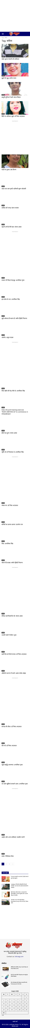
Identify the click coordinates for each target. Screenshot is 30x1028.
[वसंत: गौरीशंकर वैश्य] (15, 848)
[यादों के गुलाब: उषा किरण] (15, 161)
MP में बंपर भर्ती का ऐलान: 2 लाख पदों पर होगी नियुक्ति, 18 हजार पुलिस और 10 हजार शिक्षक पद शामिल (19, 893)
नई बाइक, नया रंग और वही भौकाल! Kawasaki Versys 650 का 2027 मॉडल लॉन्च (19, 901)
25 (7, 1009)
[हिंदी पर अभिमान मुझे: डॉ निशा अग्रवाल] (15, 108)
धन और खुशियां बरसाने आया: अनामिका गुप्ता (15, 784)
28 (19, 1009)
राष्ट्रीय (3, 407)
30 (26, 1009)
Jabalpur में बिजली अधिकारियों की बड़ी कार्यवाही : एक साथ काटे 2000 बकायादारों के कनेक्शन (19, 886)
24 (3, 1009)
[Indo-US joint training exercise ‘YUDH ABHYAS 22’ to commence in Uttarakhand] (15, 401)
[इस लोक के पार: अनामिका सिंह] (15, 291)
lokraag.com (19, 956)
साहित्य (3, 56)
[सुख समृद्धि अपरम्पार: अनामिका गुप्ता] (15, 756)
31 (3, 1012)
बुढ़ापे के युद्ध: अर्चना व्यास (9, 78)
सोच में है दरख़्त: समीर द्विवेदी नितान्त (12, 563)
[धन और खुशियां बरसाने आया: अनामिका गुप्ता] (15, 775)
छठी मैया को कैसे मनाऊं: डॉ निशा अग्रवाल (14, 654)
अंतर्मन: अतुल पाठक (7, 337)
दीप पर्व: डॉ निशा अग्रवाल (9, 746)
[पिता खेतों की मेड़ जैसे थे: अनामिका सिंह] (15, 382)
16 (26, 1003)
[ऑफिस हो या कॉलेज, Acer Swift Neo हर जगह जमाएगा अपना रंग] (6, 969)
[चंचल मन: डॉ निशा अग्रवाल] (15, 497)
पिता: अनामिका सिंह (7, 544)
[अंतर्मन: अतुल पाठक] (15, 329)
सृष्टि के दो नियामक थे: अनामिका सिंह (13, 452)
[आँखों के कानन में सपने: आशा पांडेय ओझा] (15, 665)
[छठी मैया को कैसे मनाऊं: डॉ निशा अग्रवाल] (15, 645)
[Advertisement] (15, 16)
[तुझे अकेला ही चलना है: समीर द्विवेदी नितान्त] (15, 310)
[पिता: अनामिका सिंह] (15, 535)
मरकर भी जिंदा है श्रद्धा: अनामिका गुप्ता (13, 280)
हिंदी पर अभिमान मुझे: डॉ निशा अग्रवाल (13, 116)
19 (12, 1006)
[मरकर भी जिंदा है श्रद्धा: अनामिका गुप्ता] (15, 272)
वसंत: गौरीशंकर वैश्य (8, 856)
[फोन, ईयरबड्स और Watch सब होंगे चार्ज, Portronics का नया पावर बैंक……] (6, 984)
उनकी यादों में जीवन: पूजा (9, 635)
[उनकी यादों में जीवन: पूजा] (15, 626)
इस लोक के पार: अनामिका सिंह (11, 299)
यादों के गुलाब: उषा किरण (9, 170)
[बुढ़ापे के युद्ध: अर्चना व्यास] (15, 70)
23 (26, 1006)
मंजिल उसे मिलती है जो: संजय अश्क (12, 616)
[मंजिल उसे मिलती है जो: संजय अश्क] (15, 607)
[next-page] (12, 864)
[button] (2, 34)
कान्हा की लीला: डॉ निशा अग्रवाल (12, 727)
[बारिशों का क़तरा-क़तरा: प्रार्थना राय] (15, 516)
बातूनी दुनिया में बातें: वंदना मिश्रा (11, 97)
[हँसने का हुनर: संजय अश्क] (15, 424)
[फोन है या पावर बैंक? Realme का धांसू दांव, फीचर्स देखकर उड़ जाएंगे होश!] (6, 976)
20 (16, 1006)
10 (3, 1003)
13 (16, 1003)
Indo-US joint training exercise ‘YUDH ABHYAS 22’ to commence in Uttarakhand (15, 412)
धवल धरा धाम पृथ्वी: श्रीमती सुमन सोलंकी (14, 189)
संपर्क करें (15, 1021)
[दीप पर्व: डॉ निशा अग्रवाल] (15, 737)
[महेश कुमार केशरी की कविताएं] (15, 50)
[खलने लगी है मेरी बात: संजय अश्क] (15, 218)
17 (3, 1006)
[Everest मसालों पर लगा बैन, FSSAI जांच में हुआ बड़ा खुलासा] (6, 879)
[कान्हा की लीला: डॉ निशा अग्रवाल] (15, 718)
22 (23, 1006)
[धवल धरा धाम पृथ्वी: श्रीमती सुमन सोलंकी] (15, 180)
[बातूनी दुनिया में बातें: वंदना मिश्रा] (15, 89)
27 (16, 1009)
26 (12, 1009)
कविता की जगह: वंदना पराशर (10, 208)
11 (7, 1003)
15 (23, 1003)
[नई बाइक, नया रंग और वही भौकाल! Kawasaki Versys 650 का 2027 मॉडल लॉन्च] (6, 902)
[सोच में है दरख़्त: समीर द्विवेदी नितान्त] (15, 554)
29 (23, 1009)
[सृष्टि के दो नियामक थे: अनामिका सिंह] (15, 443)
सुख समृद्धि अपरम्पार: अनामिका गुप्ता (12, 765)
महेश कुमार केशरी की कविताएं (10, 59)
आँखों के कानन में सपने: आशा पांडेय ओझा (14, 673)
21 (19, 1006)
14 (19, 1003)
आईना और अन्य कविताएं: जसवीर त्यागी (13, 837)
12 (12, 1003)
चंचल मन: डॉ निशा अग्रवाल (10, 505)
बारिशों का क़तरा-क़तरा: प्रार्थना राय (12, 524)
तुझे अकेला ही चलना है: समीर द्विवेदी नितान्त (14, 318)
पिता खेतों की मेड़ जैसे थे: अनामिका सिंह (13, 391)
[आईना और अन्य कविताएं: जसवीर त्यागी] (15, 828)
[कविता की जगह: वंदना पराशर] (15, 199)
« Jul (3, 1015)
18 (7, 1006)
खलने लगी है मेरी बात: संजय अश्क (12, 227)
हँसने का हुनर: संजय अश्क (9, 433)
